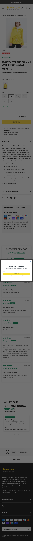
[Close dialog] (31, 261)
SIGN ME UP (16, 273)
